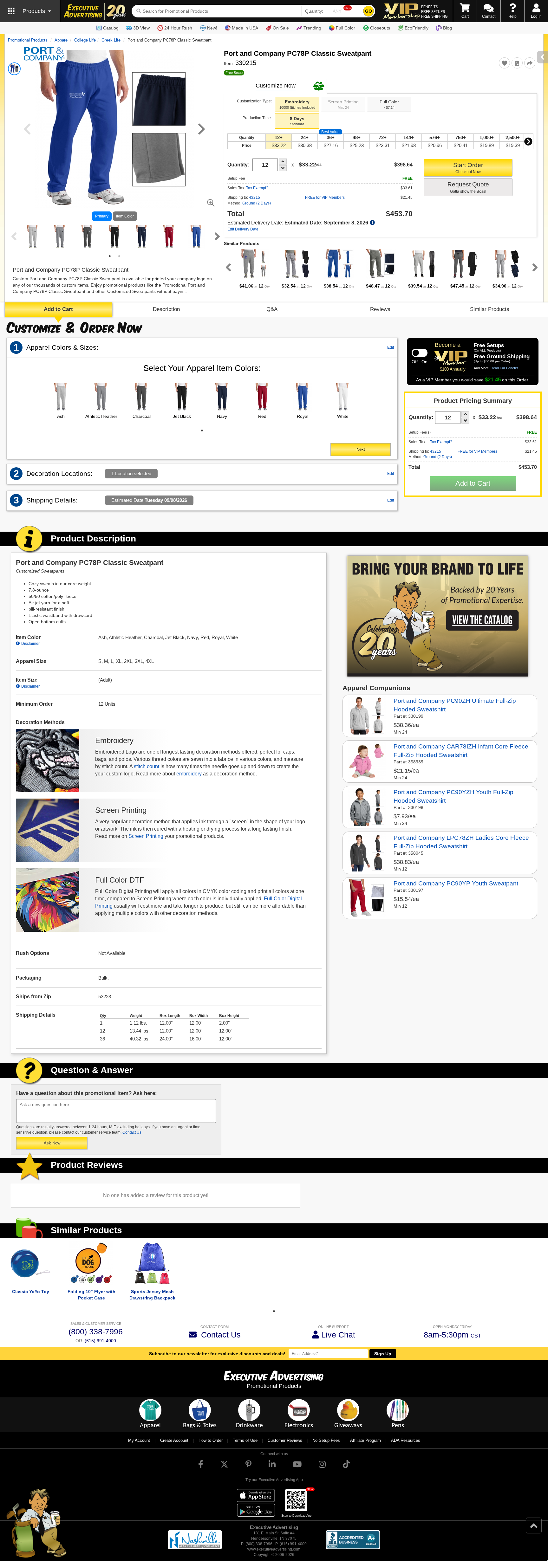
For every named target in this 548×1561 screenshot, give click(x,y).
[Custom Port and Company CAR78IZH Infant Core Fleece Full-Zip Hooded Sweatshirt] (367, 760)
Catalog (111, 27)
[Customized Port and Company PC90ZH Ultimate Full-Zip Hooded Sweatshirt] (367, 715)
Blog (447, 27)
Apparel (61, 40)
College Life (85, 40)
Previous (12, 236)
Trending (312, 27)
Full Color (345, 27)
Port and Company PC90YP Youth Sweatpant (456, 883)
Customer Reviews (285, 1440)
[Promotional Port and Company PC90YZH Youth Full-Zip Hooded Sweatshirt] (367, 806)
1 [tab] (110, 256)
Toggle (419, 353)
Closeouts (380, 27)
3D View (141, 27)
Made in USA (245, 27)
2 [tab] (119, 256)
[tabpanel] (32, 237)
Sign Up (382, 1353)
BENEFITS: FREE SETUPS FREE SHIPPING (434, 11)
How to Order (211, 1440)
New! (212, 27)
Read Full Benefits (505, 368)
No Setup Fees (326, 1440)
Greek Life (111, 40)
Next (216, 236)
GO (368, 11)
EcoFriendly (416, 27)
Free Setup (234, 72)
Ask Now (52, 1143)
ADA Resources (405, 1440)
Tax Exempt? (257, 188)
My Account (139, 1440)
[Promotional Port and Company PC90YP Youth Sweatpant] (367, 897)
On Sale (281, 27)
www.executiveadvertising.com (273, 1549)
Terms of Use (245, 1440)
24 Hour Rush (178, 27)
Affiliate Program (365, 1440)
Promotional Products (28, 40)
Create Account (174, 1440)
